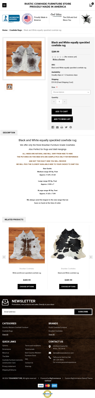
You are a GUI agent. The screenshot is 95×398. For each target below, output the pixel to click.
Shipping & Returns (9, 370)
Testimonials (29, 349)
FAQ (26, 359)
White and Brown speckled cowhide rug (27, 273)
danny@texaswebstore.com (63, 353)
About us (5, 353)
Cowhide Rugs (7, 331)
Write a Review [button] (59, 59)
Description (9, 133)
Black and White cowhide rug (68, 273)
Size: (54, 87)
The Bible (5, 356)
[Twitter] (66, 127)
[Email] (57, 127)
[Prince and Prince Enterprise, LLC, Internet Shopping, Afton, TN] (11, 19)
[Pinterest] (70, 127)
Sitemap (28, 366)
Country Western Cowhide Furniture (15, 327)
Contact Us (29, 363)
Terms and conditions (33, 346)
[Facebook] (53, 127)
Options (5, 346)
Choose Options (27, 287)
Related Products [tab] (14, 219)
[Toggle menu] (4, 5)
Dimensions (6, 349)
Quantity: (55, 97)
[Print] (61, 127)
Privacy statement (9, 366)
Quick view (26, 245)
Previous (4, 257)
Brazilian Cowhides (56, 331)
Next (91, 257)
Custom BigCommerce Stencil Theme (79, 378)
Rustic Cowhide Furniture (58, 327)
